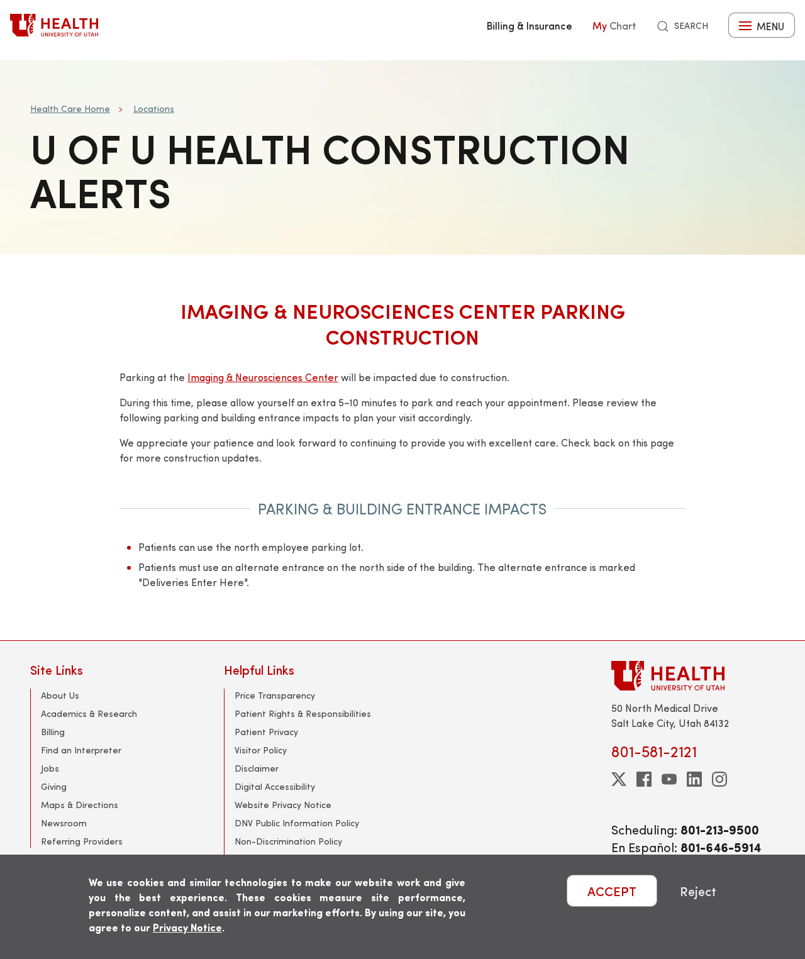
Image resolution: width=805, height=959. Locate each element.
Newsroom (64, 823)
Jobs (50, 768)
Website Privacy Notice (283, 805)
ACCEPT (611, 890)
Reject (698, 890)
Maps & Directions (79, 805)
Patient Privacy (266, 732)
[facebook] (644, 779)
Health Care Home (70, 108)
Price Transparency (275, 695)
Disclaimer (257, 768)
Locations (153, 108)
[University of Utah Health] (54, 25)
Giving (54, 786)
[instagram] (719, 779)
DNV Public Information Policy (297, 823)
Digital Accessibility (275, 786)
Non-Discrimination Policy (288, 841)
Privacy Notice (187, 927)
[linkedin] (694, 779)
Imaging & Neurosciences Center (262, 377)
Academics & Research (89, 713)
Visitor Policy (261, 750)
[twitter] (618, 779)
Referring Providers (82, 841)
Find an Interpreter (81, 750)
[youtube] (669, 779)
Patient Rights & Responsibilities (303, 713)
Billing (53, 732)
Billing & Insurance (529, 25)
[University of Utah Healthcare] (693, 675)
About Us (60, 695)
